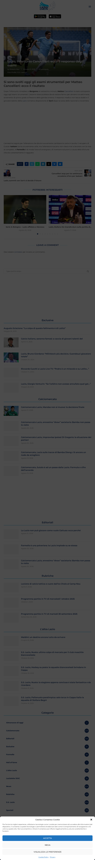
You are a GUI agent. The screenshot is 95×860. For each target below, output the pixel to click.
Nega (47, 845)
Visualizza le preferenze (47, 852)
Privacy (52, 857)
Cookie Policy (43, 857)
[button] (91, 819)
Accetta (47, 838)
